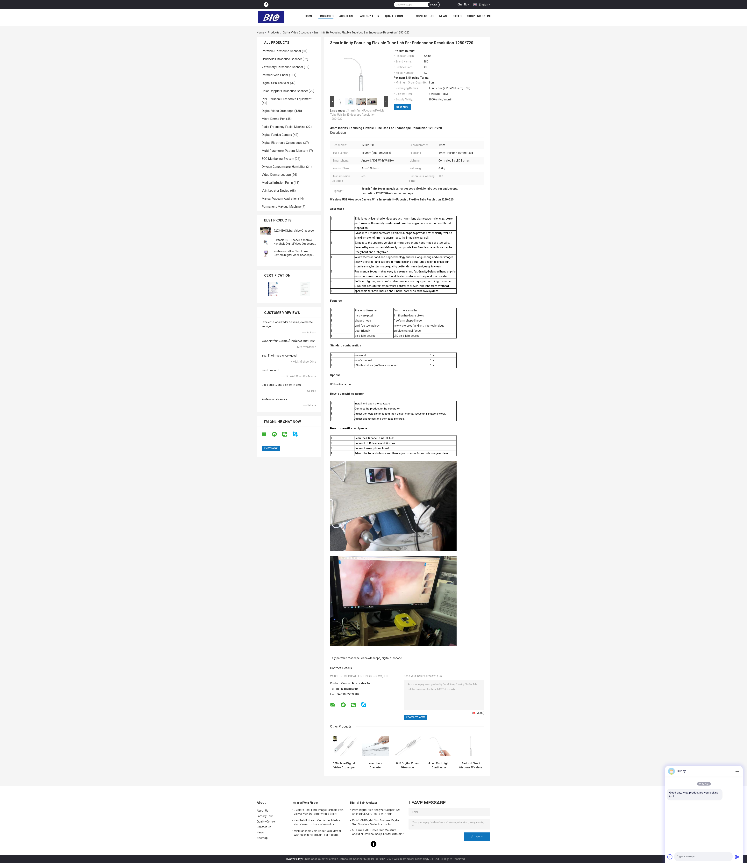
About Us (346, 16)
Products (325, 16)
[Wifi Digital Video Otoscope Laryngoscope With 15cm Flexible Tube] (407, 746)
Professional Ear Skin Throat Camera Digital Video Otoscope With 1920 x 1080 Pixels (293, 255)
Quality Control (397, 16)
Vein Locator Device (275, 190)
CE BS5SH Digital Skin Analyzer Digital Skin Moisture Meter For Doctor (375, 822)
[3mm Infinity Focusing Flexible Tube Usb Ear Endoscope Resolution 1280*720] (357, 72)
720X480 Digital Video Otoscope (294, 230)
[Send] (737, 856)
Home (309, 16)
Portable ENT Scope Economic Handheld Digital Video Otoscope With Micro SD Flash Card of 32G (294, 243)
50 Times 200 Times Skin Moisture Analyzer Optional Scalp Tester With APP (378, 832)
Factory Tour (369, 16)
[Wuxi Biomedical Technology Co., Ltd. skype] (297, 434)
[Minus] (737, 771)
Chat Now (464, 4)
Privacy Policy (293, 858)
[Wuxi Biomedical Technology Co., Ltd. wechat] (287, 434)
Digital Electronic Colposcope (282, 143)
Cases (457, 16)
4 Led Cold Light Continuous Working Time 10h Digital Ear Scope (439, 765)
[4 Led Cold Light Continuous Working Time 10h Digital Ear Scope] (439, 746)
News (443, 16)
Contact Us (424, 16)
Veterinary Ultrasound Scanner (282, 67)
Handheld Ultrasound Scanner (282, 59)
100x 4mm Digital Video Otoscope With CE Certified (344, 765)
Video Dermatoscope (276, 175)
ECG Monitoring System (278, 159)
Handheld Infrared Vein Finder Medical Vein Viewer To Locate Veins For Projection (317, 823)
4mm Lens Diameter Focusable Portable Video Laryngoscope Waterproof (375, 765)
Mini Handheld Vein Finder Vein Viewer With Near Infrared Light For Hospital (317, 832)
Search (434, 4)
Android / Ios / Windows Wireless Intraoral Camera (470, 765)
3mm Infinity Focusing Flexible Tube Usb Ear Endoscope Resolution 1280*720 (357, 114)
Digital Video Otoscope (297, 32)
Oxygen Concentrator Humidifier (283, 167)
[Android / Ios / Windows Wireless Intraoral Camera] (470, 746)
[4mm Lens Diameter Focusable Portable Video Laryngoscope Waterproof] (375, 746)
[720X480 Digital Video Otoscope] (265, 230)
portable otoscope (348, 658)
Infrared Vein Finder (275, 75)
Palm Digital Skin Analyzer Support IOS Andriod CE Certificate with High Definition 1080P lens (376, 812)
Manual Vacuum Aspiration (279, 198)
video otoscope (370, 658)
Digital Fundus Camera (277, 135)
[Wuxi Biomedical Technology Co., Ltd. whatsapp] (277, 434)
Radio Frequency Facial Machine (283, 127)
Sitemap (262, 837)
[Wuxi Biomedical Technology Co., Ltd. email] (266, 434)
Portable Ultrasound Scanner (281, 51)
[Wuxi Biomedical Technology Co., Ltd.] (271, 17)
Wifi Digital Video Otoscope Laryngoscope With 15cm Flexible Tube (407, 765)
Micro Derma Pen (273, 119)
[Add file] (670, 856)
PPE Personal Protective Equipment (287, 99)
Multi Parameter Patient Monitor (284, 151)
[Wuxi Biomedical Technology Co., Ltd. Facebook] (266, 4)
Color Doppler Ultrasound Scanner (285, 91)
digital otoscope (392, 658)
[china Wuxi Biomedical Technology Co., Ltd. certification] (273, 289)
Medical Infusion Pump (277, 183)
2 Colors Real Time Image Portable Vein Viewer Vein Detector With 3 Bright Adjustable (319, 812)
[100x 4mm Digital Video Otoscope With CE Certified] (344, 746)
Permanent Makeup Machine (281, 206)
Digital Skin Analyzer (275, 83)
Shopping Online (479, 16)
